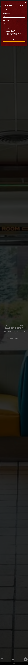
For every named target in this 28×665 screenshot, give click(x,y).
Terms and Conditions (9, 31)
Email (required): (6, 13)
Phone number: (6, 20)
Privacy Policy (20, 30)
